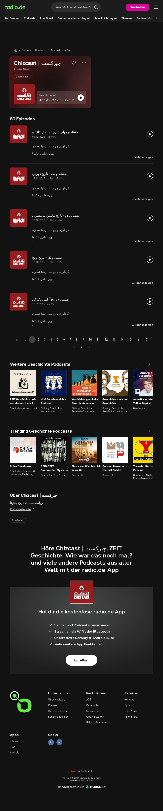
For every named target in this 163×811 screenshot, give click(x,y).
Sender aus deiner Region (74, 18)
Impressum (93, 711)
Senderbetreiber (58, 716)
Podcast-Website (20, 509)
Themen (126, 18)
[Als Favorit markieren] (74, 62)
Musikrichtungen (106, 18)
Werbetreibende (58, 711)
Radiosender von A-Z (150, 18)
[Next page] (81, 347)
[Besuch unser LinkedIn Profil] (51, 742)
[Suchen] (96, 7)
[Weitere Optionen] (84, 62)
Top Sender (12, 18)
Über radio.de (56, 699)
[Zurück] (139, 363)
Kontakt (129, 699)
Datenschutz (94, 705)
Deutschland (84, 771)
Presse (52, 705)
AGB (88, 699)
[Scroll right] (156, 18)
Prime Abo (130, 716)
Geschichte (22, 77)
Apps (127, 705)
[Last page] (89, 347)
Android (14, 752)
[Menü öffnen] (155, 7)
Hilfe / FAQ (130, 711)
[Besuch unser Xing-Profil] (59, 742)
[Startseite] (15, 50)
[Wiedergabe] (81, 97)
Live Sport (46, 18)
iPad (12, 747)
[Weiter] (149, 363)
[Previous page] (25, 340)
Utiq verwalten (95, 716)
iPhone (14, 741)
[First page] (17, 340)
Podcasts (29, 18)
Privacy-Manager (96, 722)
